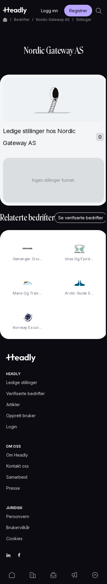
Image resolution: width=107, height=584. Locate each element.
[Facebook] (19, 555)
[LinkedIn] (8, 555)
